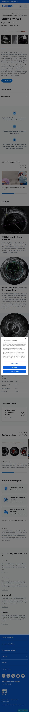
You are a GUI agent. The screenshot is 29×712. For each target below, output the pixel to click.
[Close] (25, 338)
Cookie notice (12, 359)
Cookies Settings (14, 363)
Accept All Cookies (14, 371)
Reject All (14, 367)
